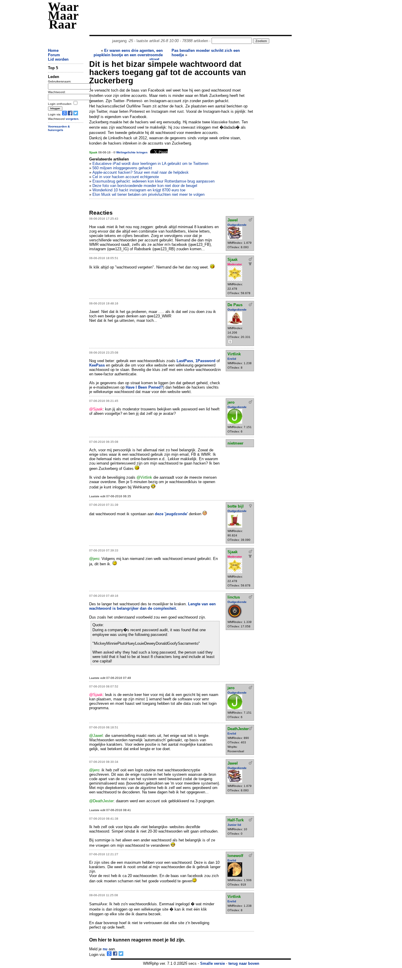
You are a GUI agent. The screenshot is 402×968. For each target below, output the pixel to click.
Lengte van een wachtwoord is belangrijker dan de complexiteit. (152, 606)
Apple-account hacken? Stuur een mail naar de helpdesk (140, 172)
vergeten (72, 118)
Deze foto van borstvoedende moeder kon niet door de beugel (144, 185)
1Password (205, 361)
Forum (54, 55)
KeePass (97, 365)
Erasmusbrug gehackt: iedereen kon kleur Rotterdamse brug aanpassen (153, 181)
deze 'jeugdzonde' (171, 514)
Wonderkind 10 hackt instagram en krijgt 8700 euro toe (138, 190)
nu (105, 949)
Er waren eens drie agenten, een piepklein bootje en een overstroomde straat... (128, 55)
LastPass (185, 361)
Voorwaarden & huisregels (59, 128)
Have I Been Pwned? (144, 387)
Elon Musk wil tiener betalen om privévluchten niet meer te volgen (148, 194)
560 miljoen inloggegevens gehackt (122, 168)
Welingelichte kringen (131, 152)
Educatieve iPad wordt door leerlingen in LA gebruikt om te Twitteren (150, 163)
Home (53, 50)
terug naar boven (243, 963)
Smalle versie (212, 963)
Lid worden (58, 59)
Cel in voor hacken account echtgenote (125, 177)
